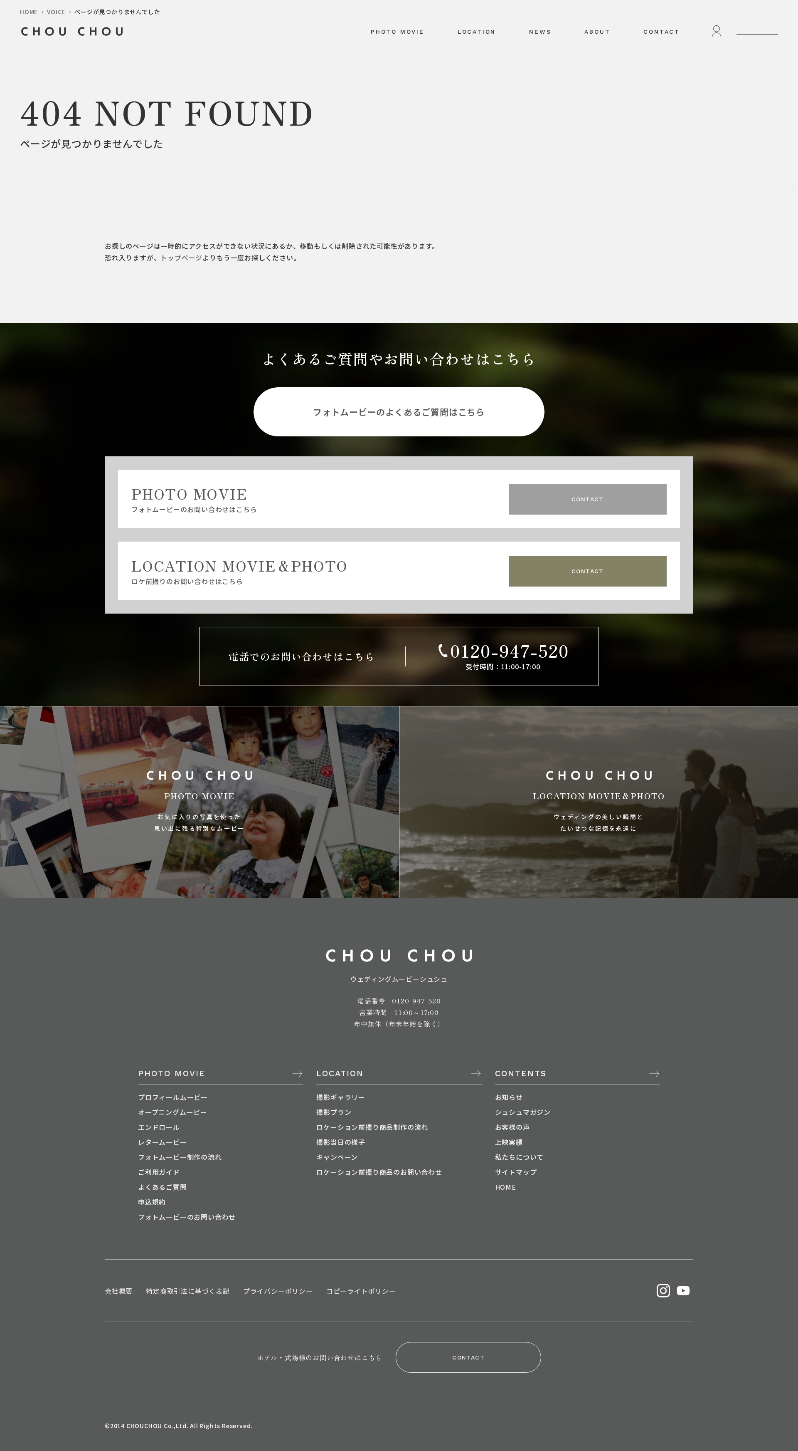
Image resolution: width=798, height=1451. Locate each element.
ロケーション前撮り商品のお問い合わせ (379, 1172)
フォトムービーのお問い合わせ (187, 1217)
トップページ (181, 257)
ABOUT (597, 31)
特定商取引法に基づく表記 (188, 1291)
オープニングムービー (172, 1112)
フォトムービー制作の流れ (180, 1157)
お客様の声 (512, 1127)
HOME (505, 1187)
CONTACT (661, 31)
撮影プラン (333, 1112)
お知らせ (509, 1097)
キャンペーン (337, 1157)
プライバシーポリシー (278, 1291)
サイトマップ (516, 1172)
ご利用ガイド (159, 1172)
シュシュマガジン (523, 1112)
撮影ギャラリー (340, 1097)
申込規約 (152, 1202)
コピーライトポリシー (361, 1291)
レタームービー (162, 1142)
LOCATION (477, 31)
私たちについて (519, 1157)
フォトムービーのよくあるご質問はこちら (399, 412)
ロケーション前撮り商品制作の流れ (372, 1127)
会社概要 (119, 1291)
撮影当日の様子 (340, 1142)
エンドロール (159, 1127)
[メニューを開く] (757, 31)
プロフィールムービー (173, 1097)
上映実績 (509, 1142)
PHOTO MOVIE (397, 31)
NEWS (540, 31)
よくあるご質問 (162, 1187)
